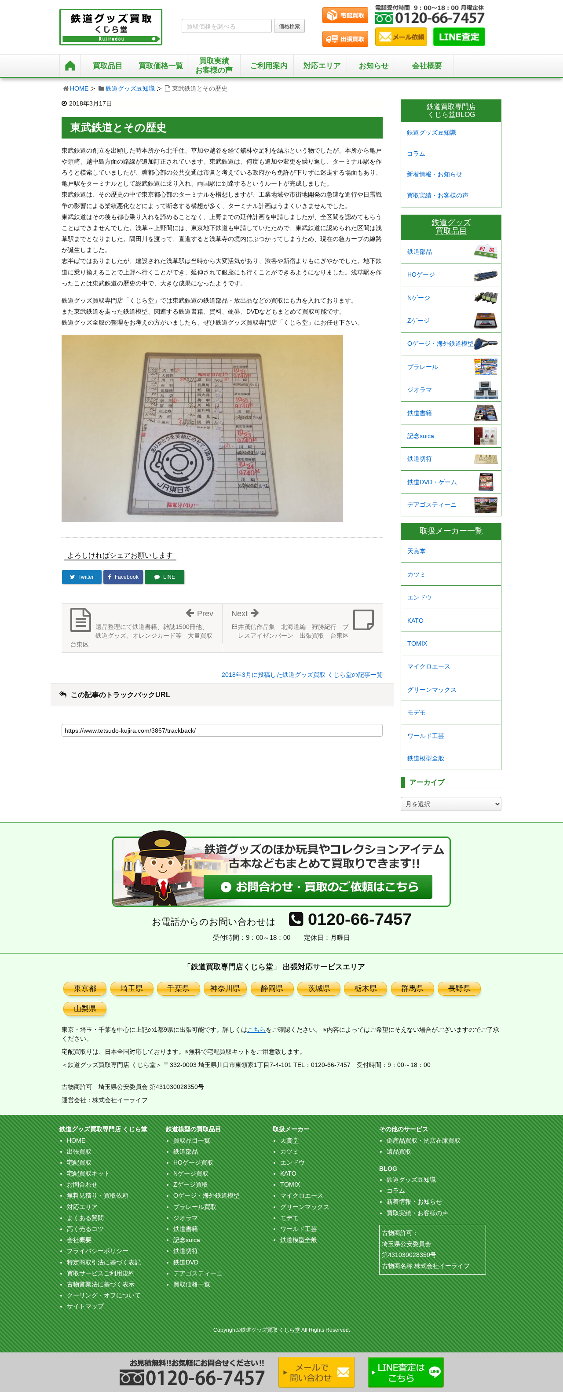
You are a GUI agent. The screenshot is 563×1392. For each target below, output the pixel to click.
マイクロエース (428, 666)
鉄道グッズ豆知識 (130, 88)
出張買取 (79, 1151)
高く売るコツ (85, 1228)
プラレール (422, 366)
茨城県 (319, 988)
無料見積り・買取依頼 (97, 1195)
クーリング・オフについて (104, 1295)
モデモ (416, 712)
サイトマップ (85, 1306)
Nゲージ (418, 297)
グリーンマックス (432, 689)
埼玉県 (132, 988)
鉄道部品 (419, 251)
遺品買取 (399, 1151)
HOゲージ (421, 274)
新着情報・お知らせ (434, 174)
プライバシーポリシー (97, 1250)
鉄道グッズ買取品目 (451, 227)
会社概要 (427, 66)
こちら (256, 1029)
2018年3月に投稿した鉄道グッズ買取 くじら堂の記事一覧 (302, 674)
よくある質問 (85, 1217)
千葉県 (178, 988)
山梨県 (85, 1009)
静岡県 (272, 988)
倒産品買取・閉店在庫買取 (424, 1140)
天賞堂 (416, 551)
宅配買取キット (88, 1173)
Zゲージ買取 (190, 1184)
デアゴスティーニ (432, 504)
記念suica (420, 435)
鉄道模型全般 (425, 758)
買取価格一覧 (191, 1284)
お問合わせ (82, 1184)
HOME (79, 88)
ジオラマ (419, 389)
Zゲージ (418, 320)
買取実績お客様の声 (214, 65)
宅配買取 (79, 1162)
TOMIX (417, 643)
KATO (415, 620)
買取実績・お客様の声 (437, 195)
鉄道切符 (419, 458)
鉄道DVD (185, 1262)
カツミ (416, 574)
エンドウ (419, 597)
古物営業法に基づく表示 (101, 1284)
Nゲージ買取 (190, 1173)
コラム (416, 153)
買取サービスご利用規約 (101, 1273)
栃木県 (366, 988)
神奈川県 (225, 988)
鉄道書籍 (419, 413)
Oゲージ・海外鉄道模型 (440, 343)
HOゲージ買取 (193, 1162)
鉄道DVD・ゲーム (432, 482)
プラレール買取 (194, 1206)
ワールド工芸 (425, 735)
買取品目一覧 (191, 1140)
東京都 (85, 988)
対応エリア (322, 66)
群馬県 (412, 988)
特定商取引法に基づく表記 (104, 1262)
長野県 (459, 988)
